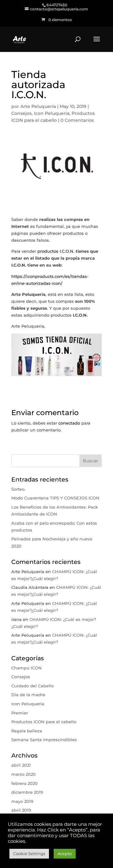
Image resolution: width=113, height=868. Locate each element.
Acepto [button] (64, 853)
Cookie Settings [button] (29, 853)
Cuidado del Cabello (32, 685)
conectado (69, 423)
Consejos (21, 113)
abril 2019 (21, 810)
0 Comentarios (77, 120)
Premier (19, 712)
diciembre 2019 (27, 792)
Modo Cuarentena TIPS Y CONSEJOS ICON (55, 497)
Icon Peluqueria (51, 113)
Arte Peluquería (38, 106)
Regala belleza (26, 730)
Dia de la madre (28, 694)
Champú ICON (26, 667)
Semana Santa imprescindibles (44, 739)
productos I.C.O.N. (55, 251)
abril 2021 (21, 765)
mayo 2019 (22, 801)
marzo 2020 (23, 774)
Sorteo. (18, 489)
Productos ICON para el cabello (43, 721)
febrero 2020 (24, 783)
